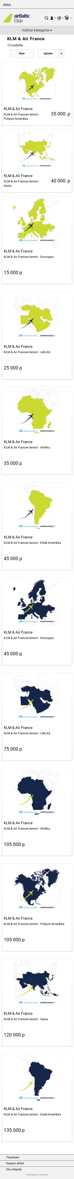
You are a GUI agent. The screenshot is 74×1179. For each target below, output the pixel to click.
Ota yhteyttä (14, 1169)
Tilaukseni (12, 1157)
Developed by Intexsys (37, 1174)
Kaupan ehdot (15, 1163)
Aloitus (7, 4)
